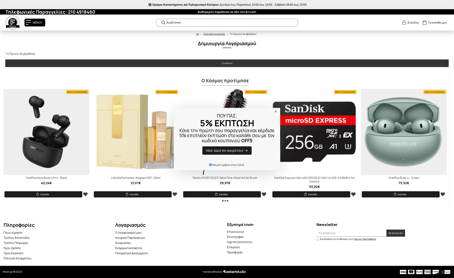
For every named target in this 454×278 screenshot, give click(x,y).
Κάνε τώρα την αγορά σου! (225, 150)
